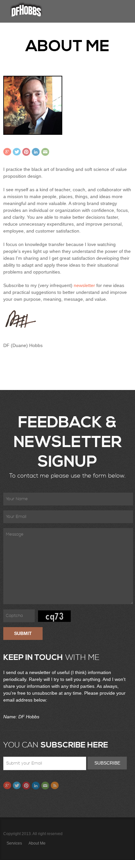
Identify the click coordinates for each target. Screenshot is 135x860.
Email (45, 152)
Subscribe (107, 763)
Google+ (7, 152)
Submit (23, 633)
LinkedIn (36, 152)
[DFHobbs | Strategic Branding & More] (26, 10)
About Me (37, 843)
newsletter (84, 285)
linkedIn (36, 785)
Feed (55, 785)
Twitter (17, 152)
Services (14, 843)
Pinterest (26, 152)
